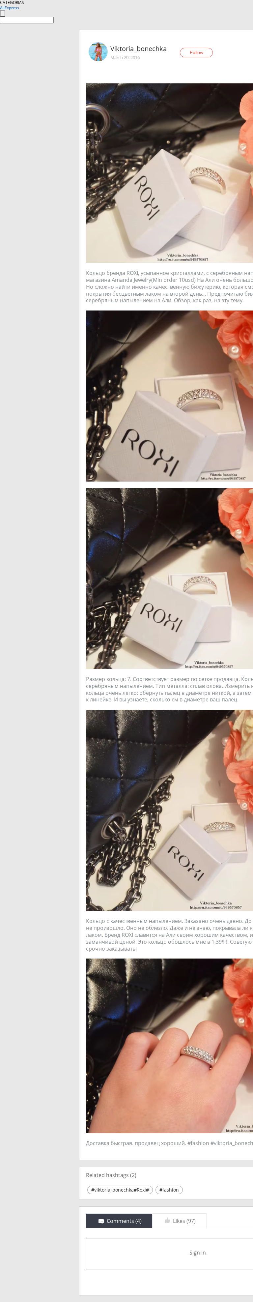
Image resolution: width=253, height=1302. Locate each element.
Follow (196, 52)
